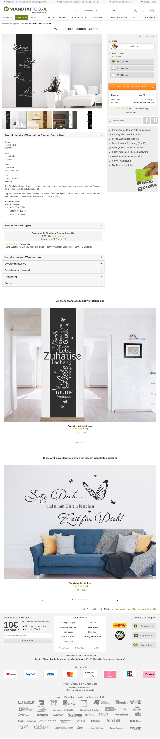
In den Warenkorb (131, 86)
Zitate (134, 17)
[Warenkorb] (152, 10)
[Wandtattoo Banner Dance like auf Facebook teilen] (146, 120)
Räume (6, 17)
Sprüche (20, 17)
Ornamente (99, 17)
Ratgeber (150, 17)
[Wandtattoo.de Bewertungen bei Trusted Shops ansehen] (120, 639)
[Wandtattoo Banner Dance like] (52, 71)
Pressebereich (92, 627)
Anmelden (28, 640)
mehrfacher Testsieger (121, 2)
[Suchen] (114, 10)
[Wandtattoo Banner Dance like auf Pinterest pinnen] (154, 120)
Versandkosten (67, 637)
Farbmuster (68, 632)
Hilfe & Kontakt (150, 2)
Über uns (92, 623)
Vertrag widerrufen (92, 637)
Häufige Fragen (68, 623)
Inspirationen (147, 635)
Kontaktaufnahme (68, 627)
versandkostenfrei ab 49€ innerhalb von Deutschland (134, 609)
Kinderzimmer (79, 17)
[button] (77, 442)
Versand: (115, 103)
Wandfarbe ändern (146, 36)
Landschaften (117, 17)
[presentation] (43, 600)
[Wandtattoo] (26, 9)
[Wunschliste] (144, 10)
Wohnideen (147, 645)
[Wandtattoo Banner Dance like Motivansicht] (40, 120)
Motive (62, 17)
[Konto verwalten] (135, 10)
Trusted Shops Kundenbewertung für (60, 659)
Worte (33, 17)
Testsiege (92, 632)
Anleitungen (147, 626)
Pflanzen (49, 17)
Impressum (68, 641)
